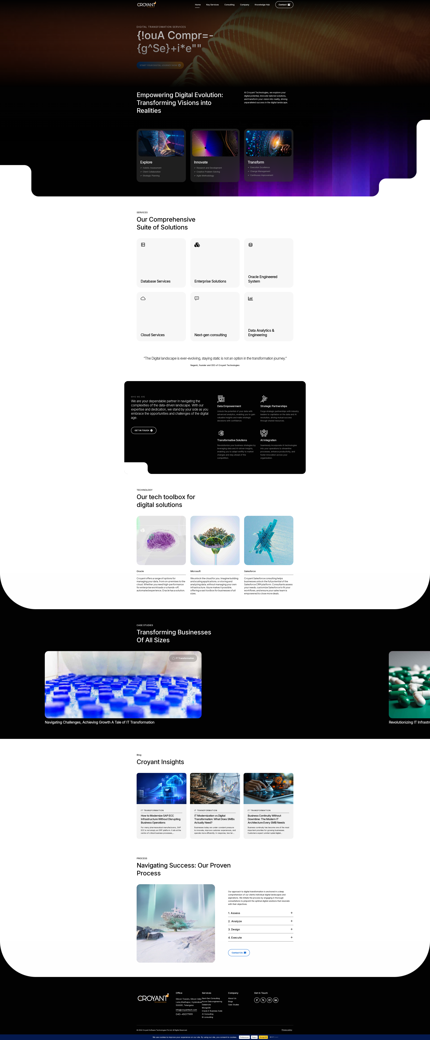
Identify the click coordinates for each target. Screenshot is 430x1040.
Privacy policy (287, 1017)
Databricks (206, 992)
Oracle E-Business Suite (212, 998)
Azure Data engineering (212, 988)
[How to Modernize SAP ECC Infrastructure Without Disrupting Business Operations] (161, 790)
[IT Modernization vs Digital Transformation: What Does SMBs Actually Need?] (215, 790)
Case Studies (233, 992)
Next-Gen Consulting (211, 985)
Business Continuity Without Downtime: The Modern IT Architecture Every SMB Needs (266, 806)
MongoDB (206, 995)
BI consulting (207, 1004)
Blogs (230, 988)
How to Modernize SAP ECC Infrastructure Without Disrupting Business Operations (160, 806)
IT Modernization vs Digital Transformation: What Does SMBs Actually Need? (214, 806)
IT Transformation (152, 797)
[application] (176, 910)
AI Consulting (207, 1001)
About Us (232, 985)
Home (198, 4)
